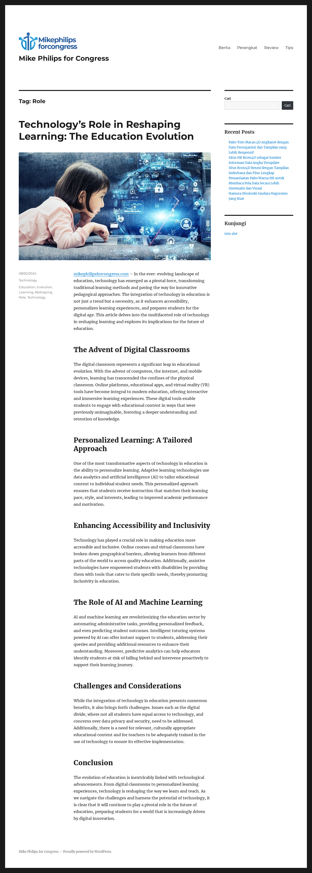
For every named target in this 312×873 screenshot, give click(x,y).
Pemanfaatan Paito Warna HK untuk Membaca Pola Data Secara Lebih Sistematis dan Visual (256, 183)
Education (27, 287)
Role (22, 297)
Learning (26, 292)
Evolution (44, 287)
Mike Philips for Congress (64, 58)
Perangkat (247, 47)
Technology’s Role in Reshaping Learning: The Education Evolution (106, 130)
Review (271, 47)
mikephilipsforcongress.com (101, 273)
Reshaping (43, 292)
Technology (28, 280)
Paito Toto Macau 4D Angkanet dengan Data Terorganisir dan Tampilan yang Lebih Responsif (259, 147)
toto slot (230, 234)
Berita (224, 47)
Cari (227, 99)
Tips (289, 47)
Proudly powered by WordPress (87, 852)
